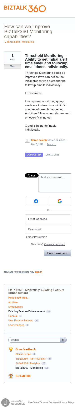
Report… (51, 144)
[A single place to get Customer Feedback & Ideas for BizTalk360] (25, 8)
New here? (48, 244)
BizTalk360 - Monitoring (23, 289)
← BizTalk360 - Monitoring (19, 41)
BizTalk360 (23, 376)
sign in (38, 272)
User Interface (16, 325)
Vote (12, 66)
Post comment (57, 253)
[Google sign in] (60, 201)
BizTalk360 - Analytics (28, 363)
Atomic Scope (23, 354)
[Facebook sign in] (36, 201)
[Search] (63, 339)
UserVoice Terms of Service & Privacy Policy (51, 402)
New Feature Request (20, 320)
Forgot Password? (36, 237)
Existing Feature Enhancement (26, 311)
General (13, 316)
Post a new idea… (18, 297)
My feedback (15, 306)
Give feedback (25, 349)
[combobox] (35, 339)
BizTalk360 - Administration (31, 358)
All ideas (13, 302)
